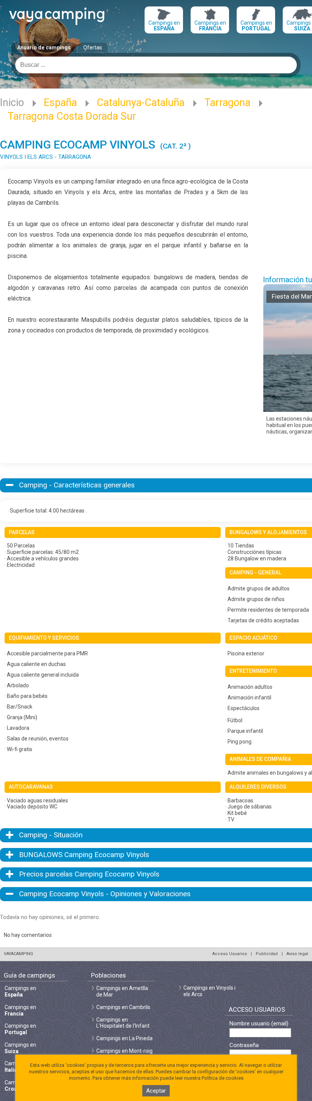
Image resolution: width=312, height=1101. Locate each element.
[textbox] (156, 65)
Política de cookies (223, 1078)
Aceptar (156, 1090)
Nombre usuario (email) (258, 1023)
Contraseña (244, 1045)
